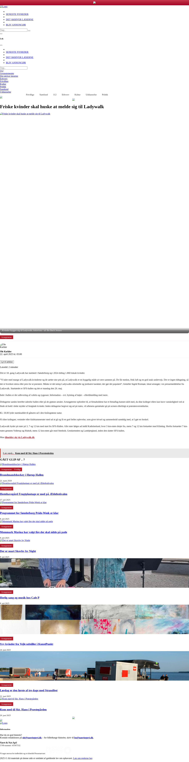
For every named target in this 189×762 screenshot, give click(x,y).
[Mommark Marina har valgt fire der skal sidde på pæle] (26, 521)
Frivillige (4, 81)
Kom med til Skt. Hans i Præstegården (23, 709)
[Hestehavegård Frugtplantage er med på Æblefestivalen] (27, 483)
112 (1, 70)
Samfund (4, 89)
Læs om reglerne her (82, 758)
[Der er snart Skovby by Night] (15, 540)
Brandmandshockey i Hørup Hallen (22, 474)
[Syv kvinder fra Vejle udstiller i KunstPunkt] (94, 633)
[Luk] (1, 45)
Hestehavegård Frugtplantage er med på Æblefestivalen (33, 494)
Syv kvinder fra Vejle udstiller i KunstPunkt (26, 644)
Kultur (3, 84)
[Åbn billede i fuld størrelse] (94, 222)
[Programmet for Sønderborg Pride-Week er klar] (23, 502)
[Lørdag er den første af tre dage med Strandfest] (94, 680)
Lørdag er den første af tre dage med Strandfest (28, 690)
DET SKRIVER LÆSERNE (19, 19)
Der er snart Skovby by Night (18, 551)
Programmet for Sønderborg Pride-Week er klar (29, 513)
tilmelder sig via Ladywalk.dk (20, 437)
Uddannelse (5, 92)
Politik (3, 86)
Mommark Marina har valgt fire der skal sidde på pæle (33, 532)
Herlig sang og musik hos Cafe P (19, 597)
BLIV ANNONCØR (16, 25)
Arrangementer (7, 73)
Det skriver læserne (9, 76)
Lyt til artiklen (7, 362)
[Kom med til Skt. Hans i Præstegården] (19, 699)
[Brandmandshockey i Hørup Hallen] (18, 464)
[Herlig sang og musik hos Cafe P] (94, 587)
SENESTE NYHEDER (17, 14)
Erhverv (4, 78)
